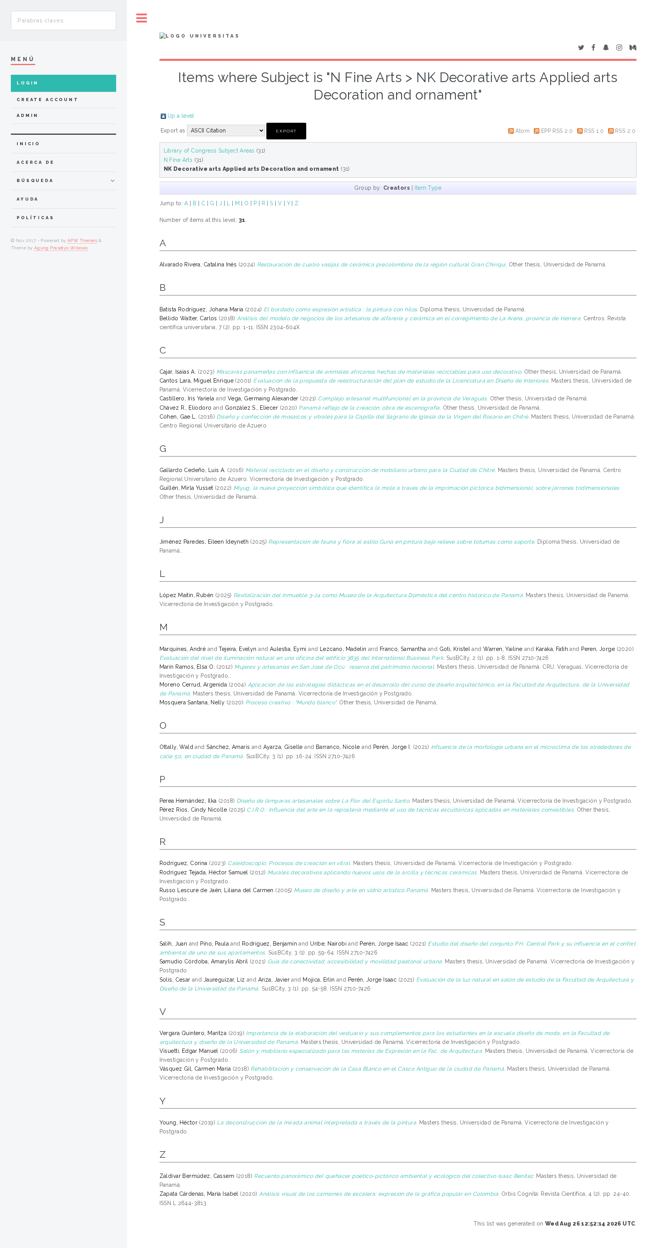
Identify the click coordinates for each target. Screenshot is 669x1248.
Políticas (36, 217)
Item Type (428, 188)
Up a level (181, 116)
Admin (28, 115)
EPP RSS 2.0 (557, 131)
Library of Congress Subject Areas (209, 151)
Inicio (28, 143)
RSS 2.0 (625, 131)
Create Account (48, 99)
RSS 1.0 (594, 131)
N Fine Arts (178, 160)
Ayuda (28, 199)
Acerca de (36, 162)
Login (28, 83)
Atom (522, 131)
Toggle (141, 18)
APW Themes (82, 240)
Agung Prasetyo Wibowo (61, 248)
